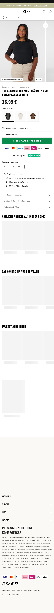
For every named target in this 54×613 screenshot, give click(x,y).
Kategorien (6, 496)
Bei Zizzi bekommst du (13, 174)
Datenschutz (6, 590)
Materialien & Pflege (12, 207)
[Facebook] (8, 583)
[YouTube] (16, 583)
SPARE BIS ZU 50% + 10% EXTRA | (27, 6)
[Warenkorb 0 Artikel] (50, 11)
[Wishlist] (45, 25)
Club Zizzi (5, 504)
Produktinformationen (13, 195)
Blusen (13, 87)
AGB (13, 590)
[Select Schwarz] (8, 116)
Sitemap (37, 590)
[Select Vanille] (20, 116)
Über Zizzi (5, 520)
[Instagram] (3, 583)
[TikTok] (12, 583)
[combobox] (27, 17)
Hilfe (4, 512)
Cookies (19, 590)
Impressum (28, 590)
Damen (4, 87)
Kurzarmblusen (24, 87)
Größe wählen (11, 134)
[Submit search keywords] (3, 17)
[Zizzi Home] (27, 11)
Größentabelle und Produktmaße (17, 201)
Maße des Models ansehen (11, 80)
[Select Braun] (33, 116)
